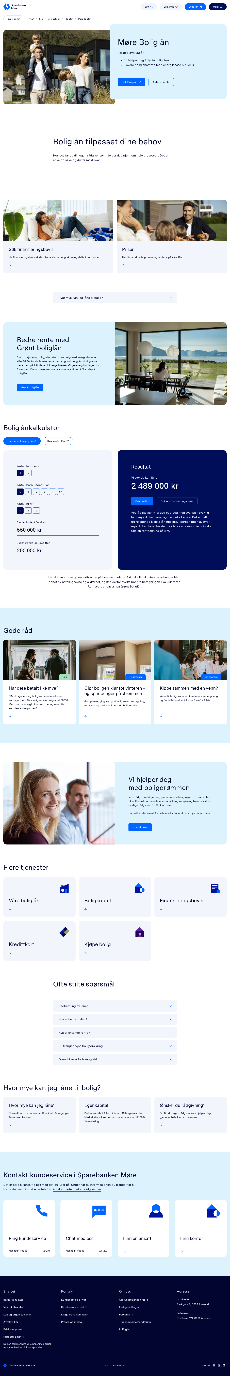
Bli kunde (169, 6)
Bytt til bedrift (14, 19)
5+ (60, 491)
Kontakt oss (140, 827)
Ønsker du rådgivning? (182, 1105)
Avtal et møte (161, 82)
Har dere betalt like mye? (33, 688)
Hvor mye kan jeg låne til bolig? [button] (80, 297)
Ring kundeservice (27, 1238)
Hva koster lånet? (58, 441)
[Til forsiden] (15, 6)
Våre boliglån (54, 19)
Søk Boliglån (129, 82)
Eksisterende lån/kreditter (33, 542)
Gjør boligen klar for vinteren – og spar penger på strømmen (114, 690)
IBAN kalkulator (13, 1299)
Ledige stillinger (129, 1307)
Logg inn (193, 6)
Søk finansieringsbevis (31, 249)
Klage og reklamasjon (74, 1314)
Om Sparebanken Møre (133, 1299)
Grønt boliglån (30, 387)
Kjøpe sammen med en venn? (189, 688)
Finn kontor (191, 1238)
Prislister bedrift (13, 1336)
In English (125, 1329)
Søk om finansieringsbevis (177, 501)
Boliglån (69, 19)
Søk (147, 6)
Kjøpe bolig (97, 944)
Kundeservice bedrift (74, 1307)
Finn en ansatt (137, 1238)
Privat (31, 19)
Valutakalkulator (13, 1307)
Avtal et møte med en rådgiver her (77, 1189)
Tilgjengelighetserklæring (135, 1322)
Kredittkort (21, 944)
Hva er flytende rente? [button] (74, 1032)
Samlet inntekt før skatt (31, 522)
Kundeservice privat (73, 1299)
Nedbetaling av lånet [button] (73, 1006)
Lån (41, 19)
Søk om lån (142, 501)
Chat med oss (79, 1238)
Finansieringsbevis (181, 900)
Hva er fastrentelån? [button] (72, 1019)
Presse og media (71, 1322)
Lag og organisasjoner (17, 1314)
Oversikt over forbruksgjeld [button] (77, 1059)
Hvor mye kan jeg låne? (22, 441)
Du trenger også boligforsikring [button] (80, 1046)
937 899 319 (118, 1365)
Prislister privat (12, 1329)
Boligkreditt (98, 900)
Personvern (126, 1314)
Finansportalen (34, 1347)
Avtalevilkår (10, 1322)
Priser (128, 249)
